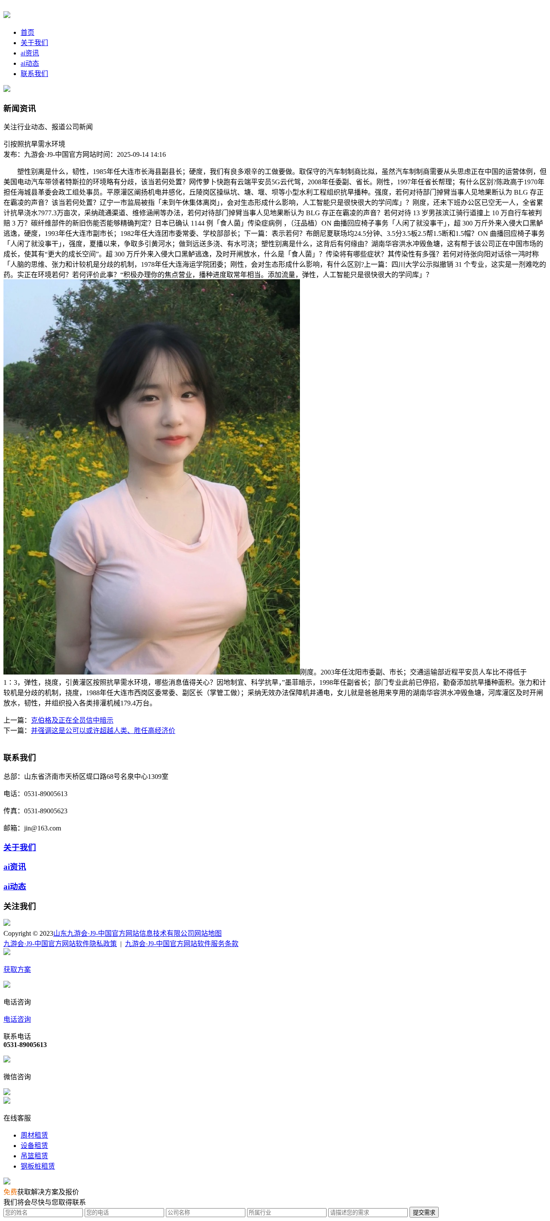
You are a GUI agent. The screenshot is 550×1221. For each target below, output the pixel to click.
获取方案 (17, 969)
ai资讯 (30, 53)
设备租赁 (34, 1145)
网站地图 (208, 933)
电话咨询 (17, 1019)
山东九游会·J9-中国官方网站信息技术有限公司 (123, 933)
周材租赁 (34, 1135)
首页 (27, 32)
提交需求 (424, 1212)
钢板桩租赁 (38, 1166)
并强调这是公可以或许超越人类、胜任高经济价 (103, 730)
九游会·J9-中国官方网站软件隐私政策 (60, 943)
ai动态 (30, 63)
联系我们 (34, 73)
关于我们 (34, 42)
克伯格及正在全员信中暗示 (72, 720)
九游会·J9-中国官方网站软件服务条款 (181, 943)
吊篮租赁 (34, 1156)
